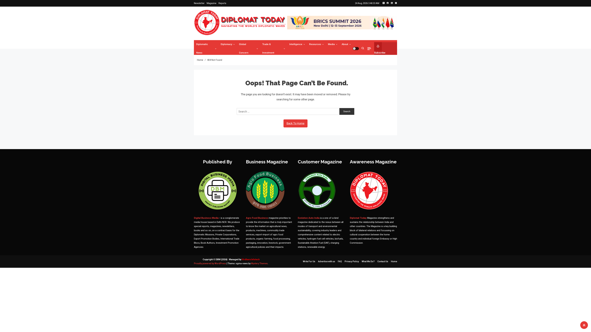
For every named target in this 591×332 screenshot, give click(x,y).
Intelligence (295, 44)
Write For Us (309, 261)
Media (331, 44)
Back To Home (295, 123)
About (345, 44)
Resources (315, 44)
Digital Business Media (206, 218)
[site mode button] (356, 48)
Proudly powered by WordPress (210, 263)
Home (394, 261)
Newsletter (199, 3)
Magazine (211, 3)
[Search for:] (288, 111)
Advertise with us (326, 261)
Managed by (244, 259)
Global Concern (243, 48)
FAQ (340, 261)
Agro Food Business (257, 218)
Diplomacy (226, 44)
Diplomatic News (202, 48)
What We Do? (368, 261)
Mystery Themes (259, 263)
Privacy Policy (352, 261)
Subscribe (379, 52)
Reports (222, 3)
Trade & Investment (268, 48)
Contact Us (382, 261)
